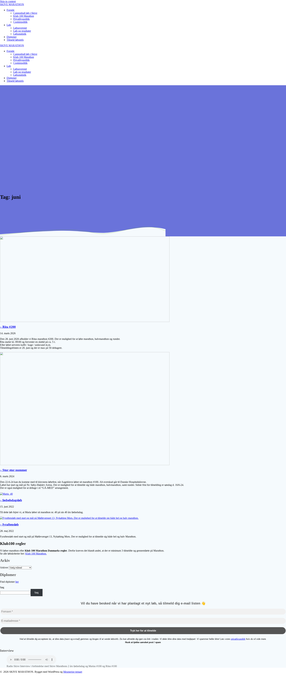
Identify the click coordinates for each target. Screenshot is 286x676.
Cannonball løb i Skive (25, 13)
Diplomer (12, 36)
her (17, 581)
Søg (2, 587)
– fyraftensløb (9, 524)
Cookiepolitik (20, 22)
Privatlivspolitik (21, 19)
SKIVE (12, 4)
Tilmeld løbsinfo (15, 39)
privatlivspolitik (238, 639)
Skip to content (8, 1)
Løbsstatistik (19, 33)
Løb (9, 25)
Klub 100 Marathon (23, 16)
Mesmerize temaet (72, 671)
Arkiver (4, 567)
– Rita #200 (8, 327)
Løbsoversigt (20, 27)
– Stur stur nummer (13, 470)
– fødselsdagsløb (11, 500)
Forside (10, 10)
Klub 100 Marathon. (36, 553)
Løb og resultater (22, 30)
